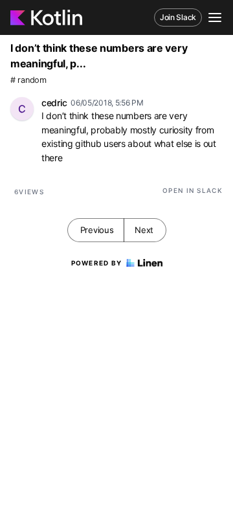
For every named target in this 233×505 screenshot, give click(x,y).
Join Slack (178, 17)
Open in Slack (192, 190)
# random (28, 80)
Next (144, 230)
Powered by (96, 263)
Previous (97, 230)
